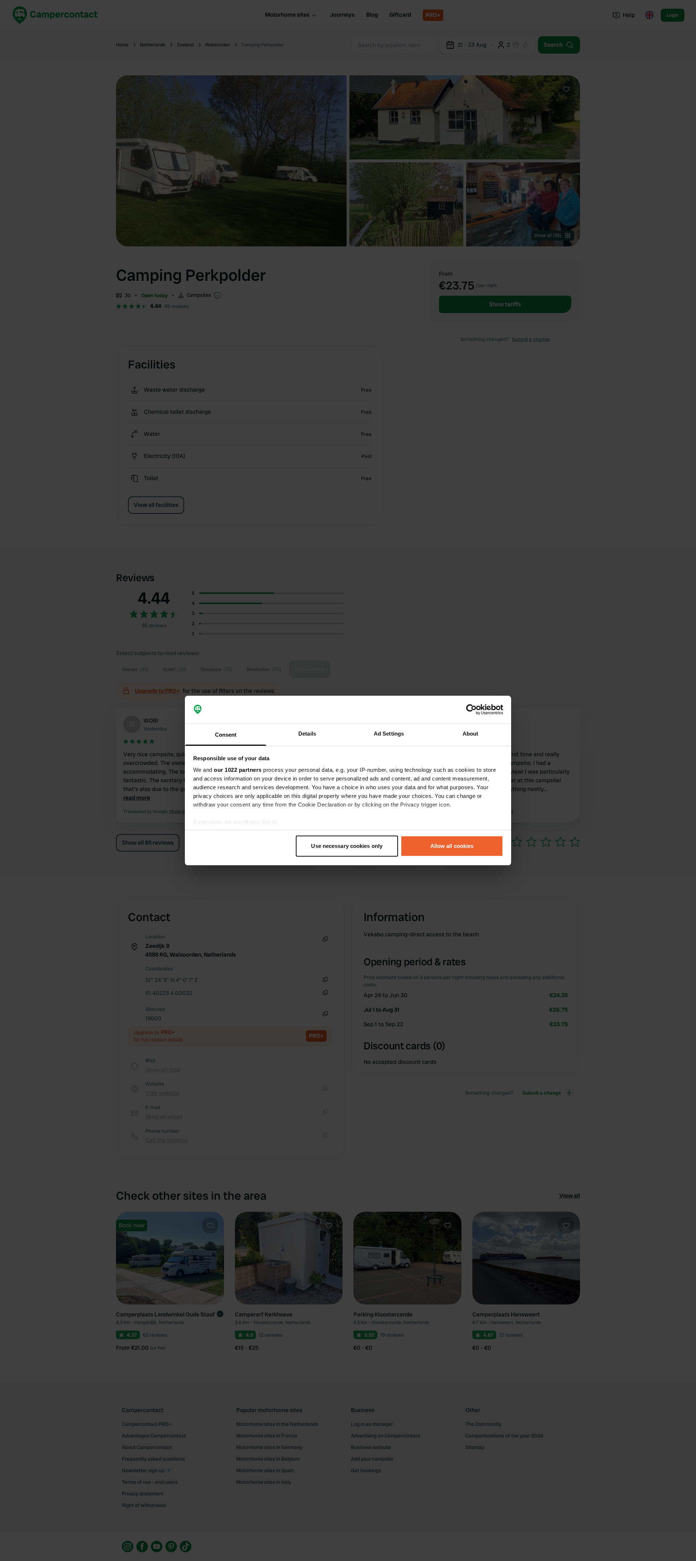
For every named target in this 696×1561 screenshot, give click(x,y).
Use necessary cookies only (346, 846)
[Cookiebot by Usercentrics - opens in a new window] (471, 709)
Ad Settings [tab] (389, 733)
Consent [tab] (226, 735)
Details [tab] (307, 733)
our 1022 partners (238, 770)
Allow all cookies (452, 846)
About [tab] (470, 733)
